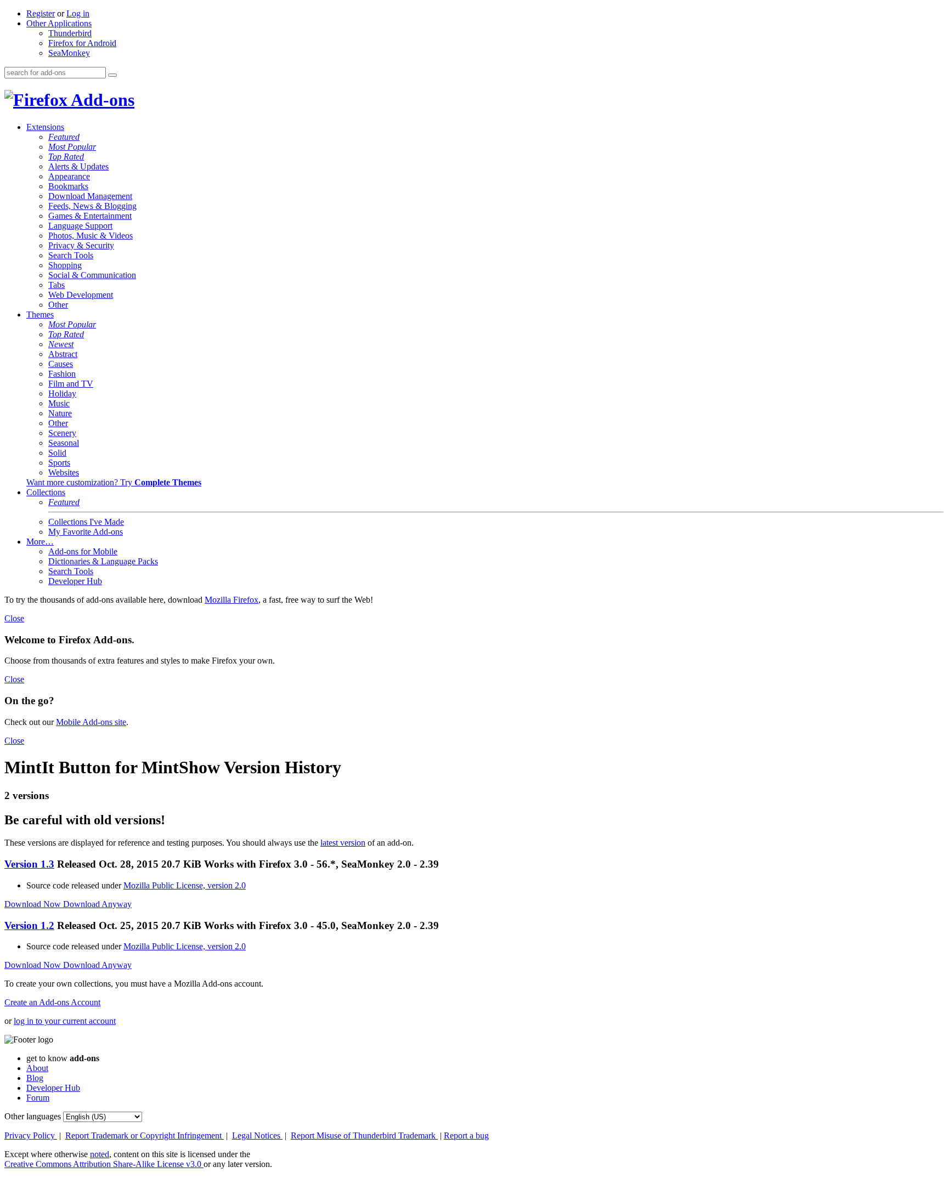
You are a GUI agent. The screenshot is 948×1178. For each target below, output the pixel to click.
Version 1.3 (29, 864)
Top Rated (66, 156)
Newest (61, 344)
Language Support (80, 225)
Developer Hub (75, 581)
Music (59, 403)
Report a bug (466, 1135)
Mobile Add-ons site (91, 722)
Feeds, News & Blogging (92, 206)
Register (40, 13)
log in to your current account (65, 1021)
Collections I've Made (86, 521)
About (37, 1068)
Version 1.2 (29, 925)
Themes (40, 314)
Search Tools (70, 255)
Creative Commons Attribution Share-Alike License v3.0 (104, 1164)
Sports (59, 462)
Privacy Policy (30, 1135)
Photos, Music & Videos (90, 235)
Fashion (62, 373)
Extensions (45, 127)
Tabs (56, 285)
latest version (342, 842)
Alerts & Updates (78, 166)
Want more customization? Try (113, 482)
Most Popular (72, 146)
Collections (45, 492)
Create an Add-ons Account (52, 1002)
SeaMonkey (69, 53)
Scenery (62, 433)
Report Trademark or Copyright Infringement (144, 1135)
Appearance (69, 176)
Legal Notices (257, 1135)
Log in (77, 13)
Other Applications (59, 23)
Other (58, 304)
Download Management (90, 196)
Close (14, 618)
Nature (60, 413)
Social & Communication (92, 275)
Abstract (62, 354)
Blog (34, 1078)
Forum (37, 1097)
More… (40, 541)
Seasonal (63, 443)
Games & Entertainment (90, 215)
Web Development (80, 294)
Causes (60, 364)
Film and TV (70, 383)
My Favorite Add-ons (85, 531)
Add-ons (100, 100)
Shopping (65, 265)
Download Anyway (97, 904)
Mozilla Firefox (231, 599)
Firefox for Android (82, 43)
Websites (63, 472)
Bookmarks (68, 186)
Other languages (32, 1116)
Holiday (62, 393)
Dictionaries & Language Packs (103, 561)
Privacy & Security (81, 245)
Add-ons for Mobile (82, 551)
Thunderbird (70, 33)
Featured (64, 136)
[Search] (112, 75)
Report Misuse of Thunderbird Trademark (364, 1135)
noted (99, 1154)
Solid (57, 452)
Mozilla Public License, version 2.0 (184, 885)
